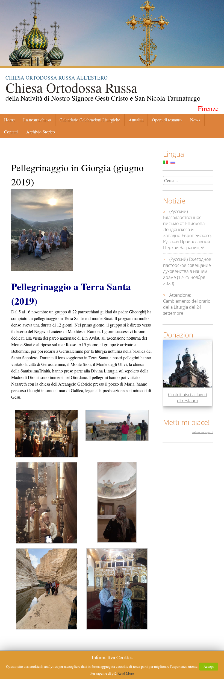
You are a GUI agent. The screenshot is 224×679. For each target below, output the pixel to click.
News (195, 120)
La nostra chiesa (37, 120)
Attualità (136, 120)
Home (9, 120)
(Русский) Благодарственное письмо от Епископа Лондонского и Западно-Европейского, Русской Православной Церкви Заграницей (187, 229)
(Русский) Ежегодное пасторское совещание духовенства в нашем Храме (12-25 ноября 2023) (187, 271)
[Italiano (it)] (165, 162)
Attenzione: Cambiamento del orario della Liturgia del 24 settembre (186, 304)
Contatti (11, 132)
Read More (125, 673)
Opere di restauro (167, 120)
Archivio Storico (40, 132)
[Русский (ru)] (172, 162)
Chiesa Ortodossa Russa (71, 87)
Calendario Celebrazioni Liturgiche (90, 120)
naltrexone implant (202, 432)
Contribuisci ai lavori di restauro (187, 398)
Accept (209, 666)
